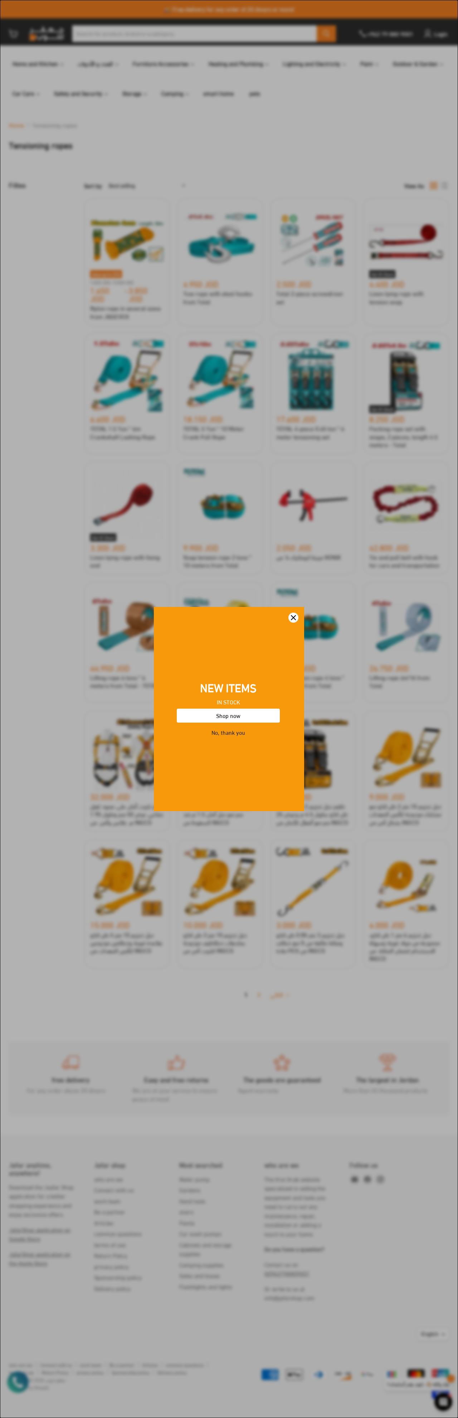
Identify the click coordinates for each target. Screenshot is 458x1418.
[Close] (293, 618)
